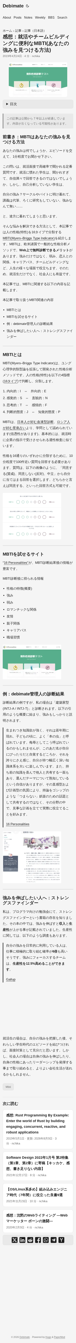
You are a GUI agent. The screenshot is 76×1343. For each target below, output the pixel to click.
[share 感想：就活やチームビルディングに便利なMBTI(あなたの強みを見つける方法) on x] (15, 1240)
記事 (18, 30)
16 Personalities (17, 824)
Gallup (10, 979)
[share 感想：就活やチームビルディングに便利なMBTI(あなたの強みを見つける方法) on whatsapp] (46, 1240)
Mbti (8, 1086)
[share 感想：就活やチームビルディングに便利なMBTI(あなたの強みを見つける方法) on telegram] (54, 1240)
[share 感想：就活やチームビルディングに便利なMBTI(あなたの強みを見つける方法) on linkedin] (22, 1240)
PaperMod (59, 1337)
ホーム (7, 30)
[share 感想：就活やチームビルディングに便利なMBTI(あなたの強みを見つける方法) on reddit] (30, 1240)
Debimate (13, 5)
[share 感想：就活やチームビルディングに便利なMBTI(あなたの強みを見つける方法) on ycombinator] (61, 1240)
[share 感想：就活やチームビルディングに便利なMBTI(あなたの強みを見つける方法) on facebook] (38, 1240)
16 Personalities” (16, 563)
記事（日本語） (35, 30)
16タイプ (10, 381)
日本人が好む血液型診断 (35, 422)
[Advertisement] (38, 1290)
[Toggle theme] (27, 6)
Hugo (48, 1337)
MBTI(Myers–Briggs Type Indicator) (29, 238)
